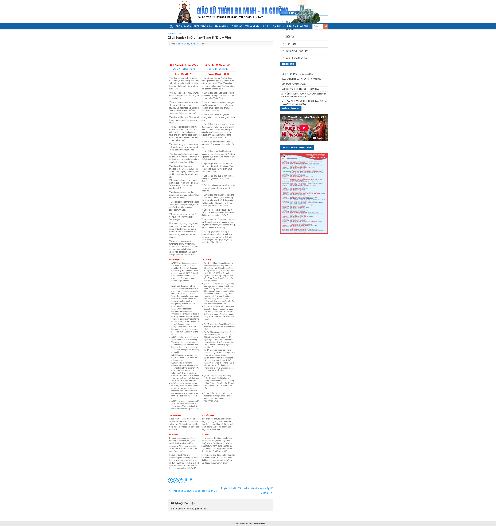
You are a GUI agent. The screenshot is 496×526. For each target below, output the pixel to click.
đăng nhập (185, 508)
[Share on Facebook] (170, 480)
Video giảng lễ (252, 26)
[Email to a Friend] (180, 480)
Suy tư (266, 26)
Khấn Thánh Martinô (297, 26)
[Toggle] (283, 36)
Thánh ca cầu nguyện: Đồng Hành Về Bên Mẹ (194, 491)
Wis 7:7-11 (178, 69)
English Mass (174, 34)
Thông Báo (236, 26)
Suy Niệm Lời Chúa (203, 26)
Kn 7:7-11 (212, 69)
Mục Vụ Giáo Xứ (183, 26)
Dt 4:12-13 (223, 69)
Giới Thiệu (277, 26)
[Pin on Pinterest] (186, 480)
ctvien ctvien (195, 44)
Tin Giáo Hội (220, 26)
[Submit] (325, 26)
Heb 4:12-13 (189, 69)
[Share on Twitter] (175, 480)
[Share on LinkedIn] (191, 480)
